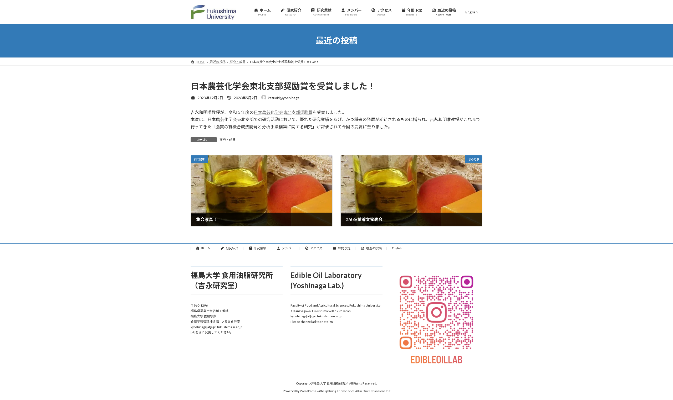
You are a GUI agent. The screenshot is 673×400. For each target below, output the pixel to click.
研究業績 (260, 248)
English (397, 248)
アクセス (316, 248)
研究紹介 (232, 248)
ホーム (205, 248)
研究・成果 (227, 140)
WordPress (308, 391)
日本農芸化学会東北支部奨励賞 (283, 112)
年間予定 (344, 248)
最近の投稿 (374, 248)
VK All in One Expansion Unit (370, 391)
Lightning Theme (335, 391)
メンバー (288, 248)
